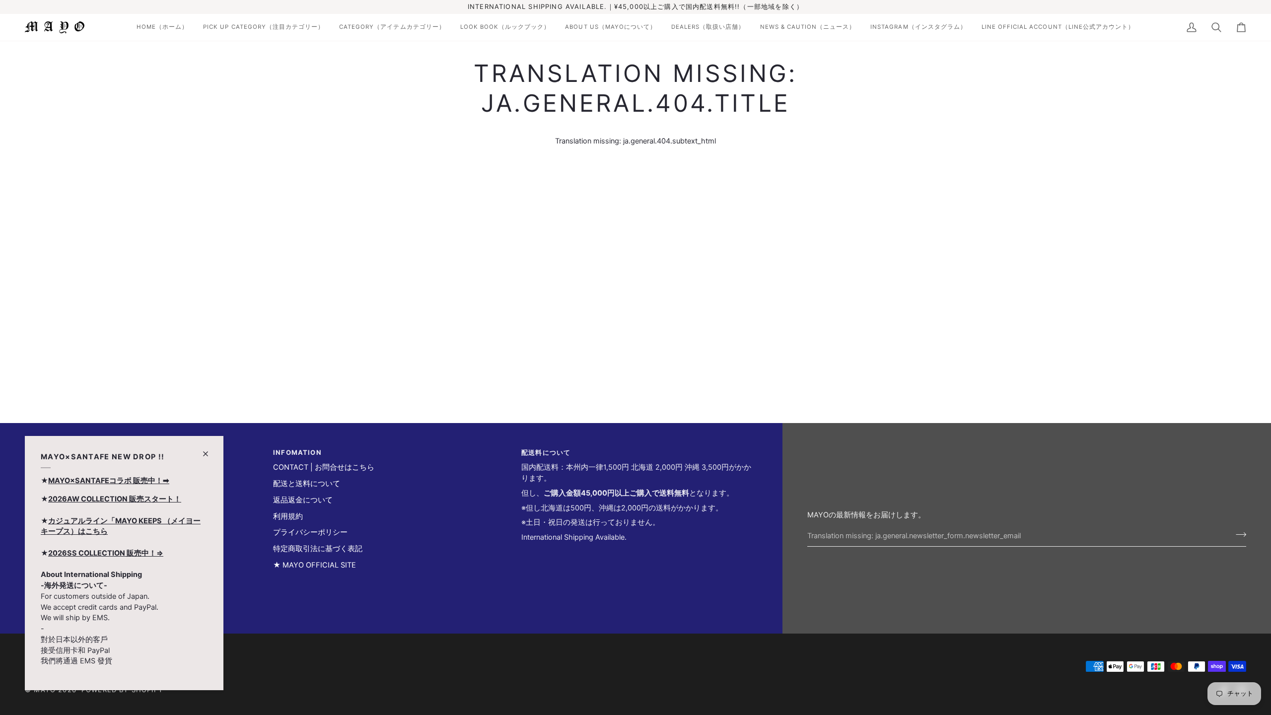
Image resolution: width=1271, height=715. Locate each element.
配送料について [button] (545, 452)
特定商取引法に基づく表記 (317, 548)
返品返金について (303, 500)
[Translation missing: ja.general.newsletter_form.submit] (1238, 535)
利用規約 (288, 516)
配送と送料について (306, 483)
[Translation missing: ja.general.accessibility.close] (209, 449)
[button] (162, 27)
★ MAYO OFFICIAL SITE (314, 565)
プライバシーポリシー (310, 532)
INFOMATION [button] (297, 452)
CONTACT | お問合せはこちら (323, 467)
